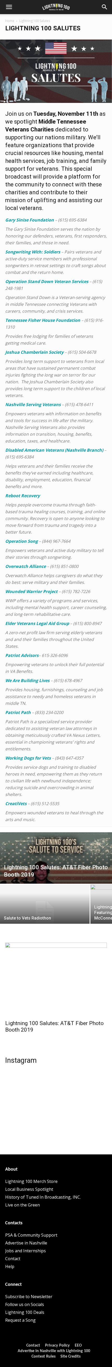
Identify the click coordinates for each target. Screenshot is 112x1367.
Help (9, 1266)
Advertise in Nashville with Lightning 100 (54, 1351)
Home (9, 21)
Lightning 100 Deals (24, 1312)
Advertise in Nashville (26, 1243)
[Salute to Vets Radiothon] (45, 912)
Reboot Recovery (22, 496)
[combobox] (56, 725)
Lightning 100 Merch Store (31, 1181)
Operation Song (21, 541)
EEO (78, 1345)
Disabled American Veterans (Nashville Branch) (54, 450)
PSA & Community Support (31, 1235)
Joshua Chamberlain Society (34, 352)
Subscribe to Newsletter (28, 1296)
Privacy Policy (57, 1345)
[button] (9, 7)
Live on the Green (22, 1205)
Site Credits (70, 1356)
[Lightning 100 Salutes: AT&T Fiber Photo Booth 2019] (56, 867)
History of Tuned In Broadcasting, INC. (43, 1197)
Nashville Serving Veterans (33, 404)
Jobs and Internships (25, 1251)
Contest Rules (43, 1356)
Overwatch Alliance (25, 566)
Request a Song (20, 1320)
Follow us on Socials (24, 1304)
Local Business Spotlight (29, 1189)
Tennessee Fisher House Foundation (42, 320)
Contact (12, 1258)
